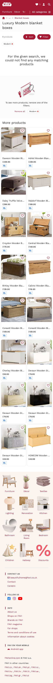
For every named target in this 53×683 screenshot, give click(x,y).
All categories (39, 12)
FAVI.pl (26, 667)
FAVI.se (35, 671)
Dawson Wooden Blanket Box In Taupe (22, 158)
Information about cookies (21, 636)
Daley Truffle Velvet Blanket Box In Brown (24, 200)
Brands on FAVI (15, 620)
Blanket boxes (22, 18)
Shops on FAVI (15, 616)
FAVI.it (26, 671)
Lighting (10, 513)
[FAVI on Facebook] (9, 598)
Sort (31, 37)
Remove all (20, 111)
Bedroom (43, 535)
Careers (11, 586)
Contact (12, 582)
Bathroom (10, 535)
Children (9, 560)
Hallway (26, 560)
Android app (17, 649)
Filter (45, 37)
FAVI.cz (9, 667)
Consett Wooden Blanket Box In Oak (21, 328)
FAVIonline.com (12, 658)
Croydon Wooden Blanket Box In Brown (22, 243)
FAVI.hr (18, 671)
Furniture (7, 12)
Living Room (26, 536)
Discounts (43, 560)
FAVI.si (26, 675)
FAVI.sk (17, 667)
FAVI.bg (9, 675)
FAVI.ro (35, 667)
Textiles (43, 491)
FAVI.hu (9, 671)
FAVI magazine (15, 624)
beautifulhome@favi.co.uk (23, 577)
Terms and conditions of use (22, 632)
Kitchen (43, 513)
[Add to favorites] (22, 131)
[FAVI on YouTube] (20, 598)
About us (12, 612)
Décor (17, 12)
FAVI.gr (17, 675)
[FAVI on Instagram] (14, 598)
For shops (12, 628)
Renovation (27, 513)
